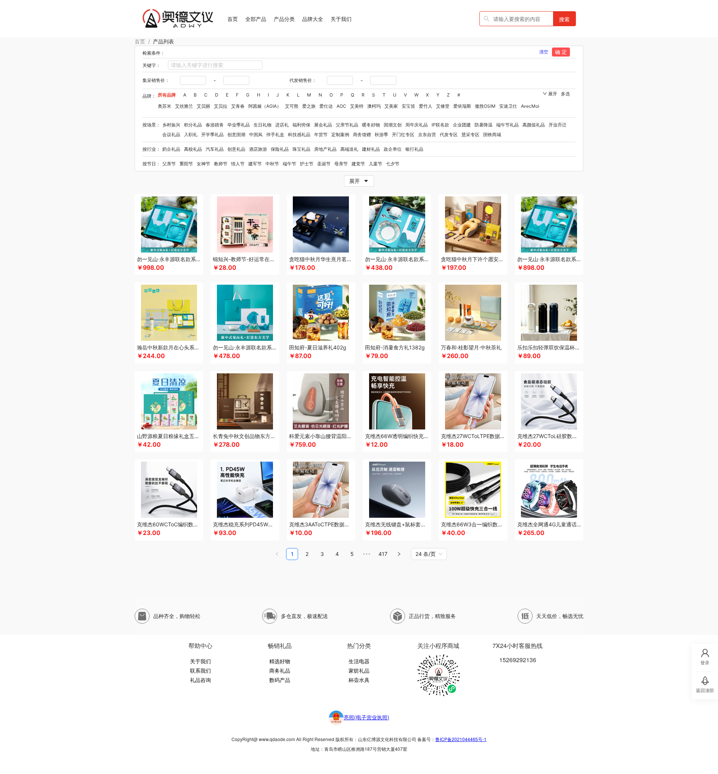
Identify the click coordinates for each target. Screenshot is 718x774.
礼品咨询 (200, 679)
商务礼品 (279, 670)
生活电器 (359, 661)
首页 (140, 41)
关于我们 (200, 661)
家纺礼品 (359, 670)
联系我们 (200, 670)
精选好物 (279, 661)
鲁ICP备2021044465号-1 (461, 739)
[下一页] (399, 554)
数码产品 (279, 679)
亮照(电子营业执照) (366, 717)
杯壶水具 (359, 679)
